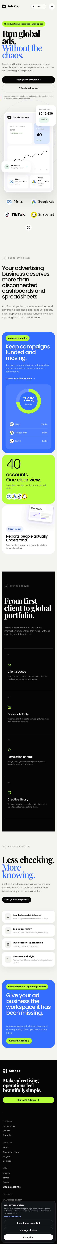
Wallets (6, 1130)
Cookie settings (12, 1187)
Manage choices (28, 1230)
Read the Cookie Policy (12, 1216)
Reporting (7, 1135)
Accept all (28, 1237)
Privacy (6, 1173)
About (6, 1147)
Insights (6, 1156)
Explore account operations (19, 378)
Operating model (11, 1152)
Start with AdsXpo (27, 1100)
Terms (6, 1177)
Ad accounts (9, 1126)
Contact (7, 1160)
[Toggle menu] (52, 6)
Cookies (6, 1182)
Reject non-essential (28, 1223)
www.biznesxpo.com (21, 98)
